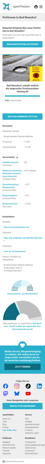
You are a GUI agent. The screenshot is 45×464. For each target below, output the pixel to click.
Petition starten (9, 448)
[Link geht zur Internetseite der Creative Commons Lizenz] (4, 461)
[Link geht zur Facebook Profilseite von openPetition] (5, 386)
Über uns (6, 419)
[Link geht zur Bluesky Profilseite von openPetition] (16, 393)
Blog (4, 424)
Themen (6, 450)
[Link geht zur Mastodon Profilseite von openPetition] (5, 393)
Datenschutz (30, 448)
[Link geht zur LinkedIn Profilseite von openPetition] (39, 386)
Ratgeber (6, 442)
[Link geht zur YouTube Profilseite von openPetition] (28, 393)
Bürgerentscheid (9, 204)
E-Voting (28, 430)
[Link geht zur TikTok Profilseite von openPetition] (28, 386)
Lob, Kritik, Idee (9, 430)
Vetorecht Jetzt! (32, 433)
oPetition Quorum (10, 162)
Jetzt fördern (22, 367)
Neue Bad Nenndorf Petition (22, 116)
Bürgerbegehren (9, 195)
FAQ (27, 419)
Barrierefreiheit (31, 453)
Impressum (30, 450)
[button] (36, 7)
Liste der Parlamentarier (15, 251)
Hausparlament (32, 427)
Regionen (6, 453)
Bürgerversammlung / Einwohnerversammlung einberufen (12, 173)
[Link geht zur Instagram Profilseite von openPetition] (16, 386)
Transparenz (30, 442)
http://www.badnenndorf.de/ (16, 227)
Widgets (28, 421)
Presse (5, 427)
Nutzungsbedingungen (35, 445)
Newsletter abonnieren (22, 406)
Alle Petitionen (8, 445)
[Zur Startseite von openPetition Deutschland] (16, 6)
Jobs (4, 421)
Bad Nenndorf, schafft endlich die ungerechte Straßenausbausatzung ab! (22, 88)
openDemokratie (32, 424)
